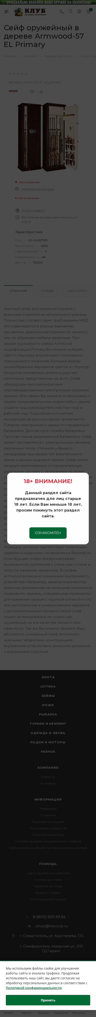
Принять (48, 1000)
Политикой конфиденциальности (34, 988)
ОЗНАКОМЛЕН (48, 533)
